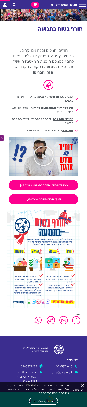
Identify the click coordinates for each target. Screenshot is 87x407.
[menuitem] (44, 99)
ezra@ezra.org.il (62, 372)
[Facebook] (75, 320)
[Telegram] (51, 320)
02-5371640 (64, 366)
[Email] (63, 320)
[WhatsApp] (38, 320)
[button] (43, 401)
